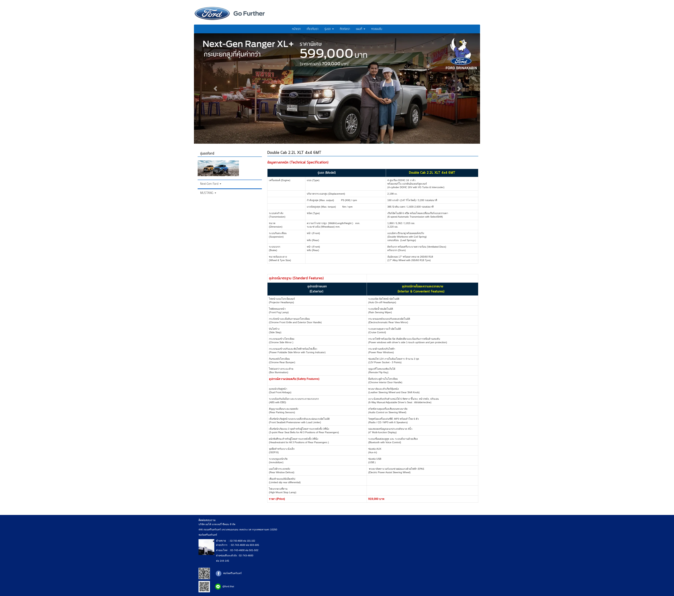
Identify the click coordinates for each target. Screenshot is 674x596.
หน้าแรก (296, 29)
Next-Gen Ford (209, 184)
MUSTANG (207, 193)
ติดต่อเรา (345, 29)
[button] (215, 88)
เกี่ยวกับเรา (312, 29)
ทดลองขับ (376, 29)
